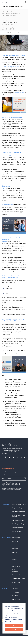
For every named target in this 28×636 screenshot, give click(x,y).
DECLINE (14, 629)
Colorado (15, 556)
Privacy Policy (8, 621)
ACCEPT (14, 625)
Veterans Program (17, 527)
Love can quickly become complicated (12, 155)
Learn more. (4, 453)
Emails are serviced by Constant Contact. (12, 489)
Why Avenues (16, 592)
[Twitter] (21, 457)
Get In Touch (16, 599)
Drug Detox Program (18, 508)
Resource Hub (16, 566)
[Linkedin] (9, 457)
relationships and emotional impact (11, 13)
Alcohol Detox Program (19, 504)
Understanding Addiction (16, 570)
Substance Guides (17, 574)
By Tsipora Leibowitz (6, 18)
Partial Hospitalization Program (18, 516)
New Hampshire (16, 545)
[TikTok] (25, 457)
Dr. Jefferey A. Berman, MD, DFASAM (9, 22)
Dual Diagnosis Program (19, 524)
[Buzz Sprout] (17, 457)
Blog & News (16, 582)
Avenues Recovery (19, 92)
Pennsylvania (16, 537)
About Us (15, 588)
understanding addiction (9, 11)
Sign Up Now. (25, 478)
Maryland (15, 541)
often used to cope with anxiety (12, 66)
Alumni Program (16, 531)
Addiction (4, 241)
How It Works (16, 595)
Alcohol (3, 188)
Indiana (14, 552)
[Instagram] (5, 457)
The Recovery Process (18, 578)
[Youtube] (13, 457)
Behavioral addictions (7, 204)
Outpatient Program (18, 520)
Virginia (14, 559)
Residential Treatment (18, 511)
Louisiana (15, 548)
